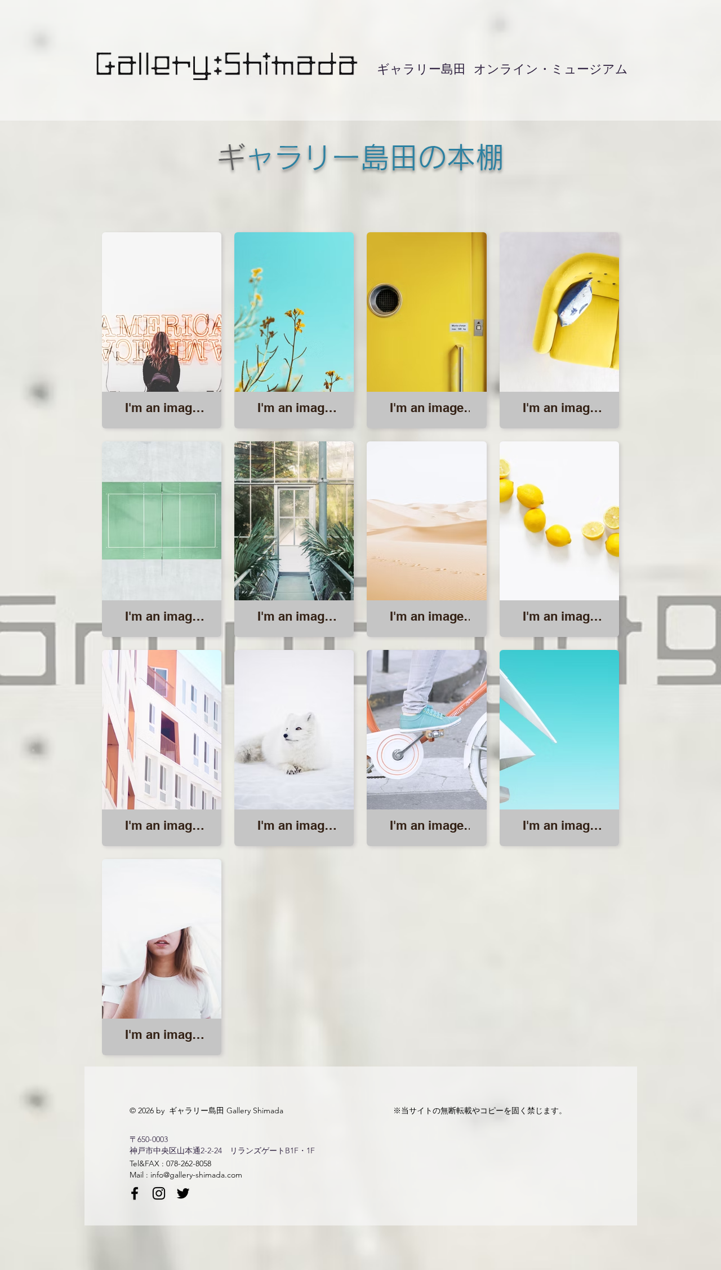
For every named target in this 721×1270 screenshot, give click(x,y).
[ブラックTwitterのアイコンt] (183, 1193)
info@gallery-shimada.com (196, 1175)
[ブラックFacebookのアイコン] (134, 1193)
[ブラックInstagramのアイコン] (158, 1193)
